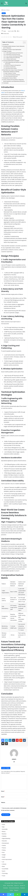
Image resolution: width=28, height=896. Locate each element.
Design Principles (7, 51)
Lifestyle (4, 864)
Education (4, 840)
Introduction (6, 44)
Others (8, 10)
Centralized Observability (11, 68)
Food (3, 852)
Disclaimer (5, 887)
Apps (3, 826)
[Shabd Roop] (6, 3)
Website (3, 802)
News (3, 866)
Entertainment (5, 843)
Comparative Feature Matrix (9, 78)
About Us (16, 885)
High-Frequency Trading (10, 73)
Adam (5, 31)
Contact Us (22, 885)
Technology (5, 873)
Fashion (4, 845)
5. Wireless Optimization (10, 59)
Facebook (22, 887)
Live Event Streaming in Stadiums (12, 74)
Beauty (4, 831)
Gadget (4, 854)
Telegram (16, 890)
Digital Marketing (6, 838)
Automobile (4, 829)
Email (3, 796)
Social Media (5, 868)
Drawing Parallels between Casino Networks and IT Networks (13, 47)
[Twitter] (6, 740)
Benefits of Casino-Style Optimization (12, 49)
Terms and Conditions (14, 887)
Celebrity (4, 836)
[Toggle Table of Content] (23, 42)
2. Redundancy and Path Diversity (12, 54)
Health (3, 857)
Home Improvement (7, 859)
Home (4, 10)
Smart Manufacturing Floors (11, 76)
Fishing (3, 850)
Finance (4, 847)
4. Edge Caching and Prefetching (12, 57)
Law (3, 861)
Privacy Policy (10, 885)
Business (4, 833)
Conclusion (6, 83)
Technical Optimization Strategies (11, 60)
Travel (3, 875)
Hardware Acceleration (10, 66)
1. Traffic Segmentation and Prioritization (14, 52)
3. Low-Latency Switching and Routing (13, 56)
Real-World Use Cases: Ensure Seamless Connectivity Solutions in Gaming (13, 70)
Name (3, 791)
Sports (3, 871)
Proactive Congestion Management (13, 65)
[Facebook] (2, 740)
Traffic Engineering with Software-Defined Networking (14, 63)
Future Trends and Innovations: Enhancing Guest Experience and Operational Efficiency (14, 80)
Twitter (11, 890)
